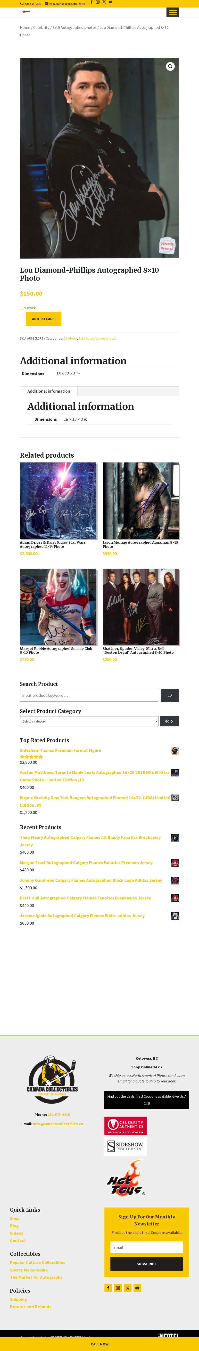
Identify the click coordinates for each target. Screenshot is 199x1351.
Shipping (18, 1299)
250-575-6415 (59, 1114)
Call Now (99, 1344)
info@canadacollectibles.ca (58, 1123)
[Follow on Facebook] (108, 1288)
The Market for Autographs (36, 1277)
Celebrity (41, 27)
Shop (15, 1218)
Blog (14, 1225)
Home (25, 27)
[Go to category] (169, 721)
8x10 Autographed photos (74, 27)
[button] (170, 66)
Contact (18, 1240)
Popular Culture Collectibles (37, 1262)
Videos (16, 1233)
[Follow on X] (128, 1288)
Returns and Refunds (30, 1306)
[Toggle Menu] (173, 12)
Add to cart (43, 318)
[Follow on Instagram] (118, 1288)
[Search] (170, 695)
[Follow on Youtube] (137, 1288)
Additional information (48, 391)
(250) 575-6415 (32, 4)
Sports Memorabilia (29, 1270)
